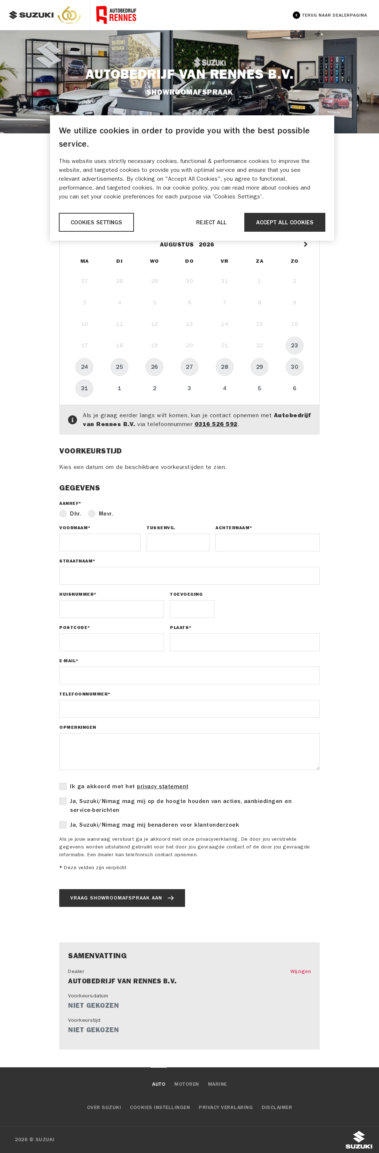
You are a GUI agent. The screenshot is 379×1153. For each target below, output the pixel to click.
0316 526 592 (216, 424)
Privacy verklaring (226, 1108)
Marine (217, 1084)
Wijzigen (301, 971)
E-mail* (68, 660)
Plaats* (181, 627)
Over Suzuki (104, 1108)
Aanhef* (70, 503)
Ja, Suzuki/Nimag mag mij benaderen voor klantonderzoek (154, 825)
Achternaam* (233, 527)
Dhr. (75, 513)
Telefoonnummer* (85, 694)
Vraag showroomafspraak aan (116, 898)
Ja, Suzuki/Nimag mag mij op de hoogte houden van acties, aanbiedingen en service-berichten (181, 805)
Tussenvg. (161, 527)
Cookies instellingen (160, 1108)
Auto (158, 1084)
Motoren (186, 1084)
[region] (192, 178)
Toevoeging (186, 594)
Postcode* (74, 627)
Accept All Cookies (284, 222)
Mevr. (106, 513)
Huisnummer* (78, 594)
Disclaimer (277, 1108)
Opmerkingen (77, 727)
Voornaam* (75, 527)
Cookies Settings (96, 222)
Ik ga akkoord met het (129, 786)
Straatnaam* (77, 561)
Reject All (211, 222)
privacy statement (163, 786)
